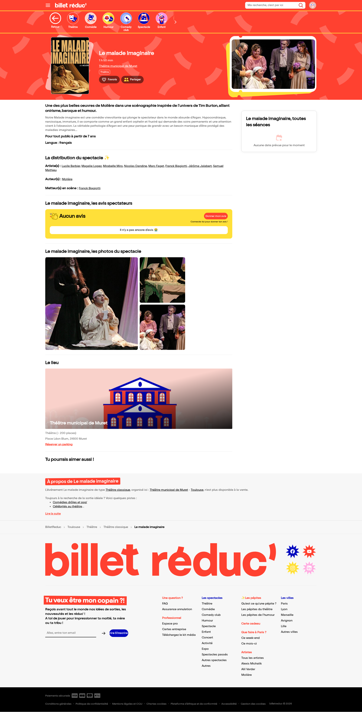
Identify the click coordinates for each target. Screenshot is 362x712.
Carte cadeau (250, 623)
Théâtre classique (118, 490)
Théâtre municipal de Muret (118, 66)
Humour (207, 620)
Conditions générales (58, 703)
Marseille (287, 615)
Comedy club (211, 615)
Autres (206, 666)
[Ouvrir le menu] (49, 5)
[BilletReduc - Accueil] (70, 5)
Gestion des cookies (253, 703)
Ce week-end (250, 638)
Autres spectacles (214, 660)
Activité (207, 643)
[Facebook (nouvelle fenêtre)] (292, 551)
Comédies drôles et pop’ (70, 502)
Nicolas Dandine (135, 166)
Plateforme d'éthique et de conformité (194, 703)
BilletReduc (53, 527)
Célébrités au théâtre (67, 506)
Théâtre (92, 527)
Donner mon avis (216, 216)
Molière (67, 179)
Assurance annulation (177, 609)
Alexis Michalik (251, 663)
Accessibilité (229, 703)
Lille (283, 626)
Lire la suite (53, 513)
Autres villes (289, 632)
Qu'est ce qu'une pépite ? (258, 603)
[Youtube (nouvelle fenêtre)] (309, 551)
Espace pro (170, 623)
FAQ (165, 603)
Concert (207, 637)
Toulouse (197, 490)
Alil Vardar (248, 669)
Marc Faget (156, 166)
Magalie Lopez (91, 166)
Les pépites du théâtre (256, 609)
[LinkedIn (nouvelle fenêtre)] (309, 568)
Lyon (284, 609)
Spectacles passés (215, 654)
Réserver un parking (59, 444)
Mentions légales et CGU (127, 703)
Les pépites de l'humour (258, 615)
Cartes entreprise (174, 629)
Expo (205, 649)
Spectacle (209, 626)
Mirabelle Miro (113, 166)
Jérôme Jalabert (200, 166)
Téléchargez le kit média (179, 635)
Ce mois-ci (249, 643)
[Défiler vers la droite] (175, 22)
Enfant (206, 632)
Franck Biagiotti (176, 166)
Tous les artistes (252, 658)
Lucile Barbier (71, 166)
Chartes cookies (156, 703)
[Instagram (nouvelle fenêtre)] (292, 568)
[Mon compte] (312, 5)
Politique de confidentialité (92, 703)
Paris (284, 603)
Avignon (286, 620)
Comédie (208, 609)
